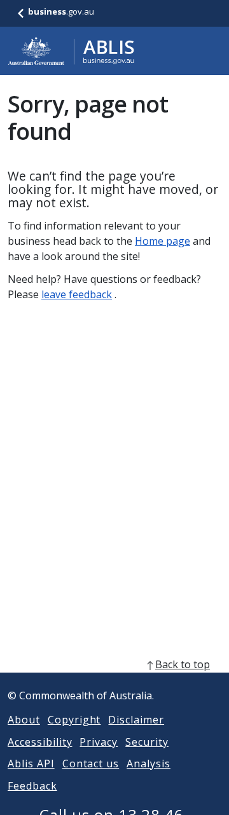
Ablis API (31, 763)
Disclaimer (136, 720)
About (24, 720)
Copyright (74, 720)
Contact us (91, 763)
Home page (162, 241)
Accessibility (40, 742)
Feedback (32, 786)
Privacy (99, 742)
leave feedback (76, 294)
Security (147, 742)
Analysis (148, 763)
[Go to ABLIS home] (71, 51)
